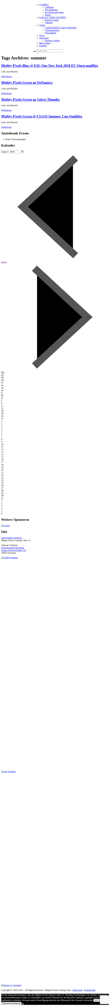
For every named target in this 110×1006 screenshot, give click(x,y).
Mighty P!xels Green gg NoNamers (27, 82)
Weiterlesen (6, 76)
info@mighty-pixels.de (11, 538)
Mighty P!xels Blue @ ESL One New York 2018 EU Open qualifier (49, 65)
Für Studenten (51, 10)
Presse (48, 15)
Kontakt (43, 45)
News (42, 35)
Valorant (49, 22)
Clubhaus (49, 7)
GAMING (44, 4)
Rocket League (52, 20)
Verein (42, 25)
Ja (96, 1000)
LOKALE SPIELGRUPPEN (52, 17)
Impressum (77, 990)
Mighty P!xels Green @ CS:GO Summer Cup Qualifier (41, 116)
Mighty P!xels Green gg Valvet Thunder (30, 99)
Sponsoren (44, 38)
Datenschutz (89, 990)
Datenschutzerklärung (11, 1003)
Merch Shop (44, 43)
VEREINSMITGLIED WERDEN (61, 28)
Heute (4, 262)
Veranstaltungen (52, 30)
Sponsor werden (52, 40)
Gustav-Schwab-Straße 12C (13, 550)
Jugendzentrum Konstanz (12, 548)
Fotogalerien (50, 33)
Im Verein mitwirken (54, 12)
